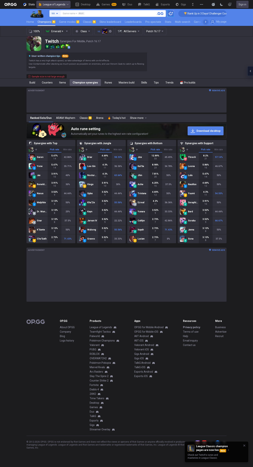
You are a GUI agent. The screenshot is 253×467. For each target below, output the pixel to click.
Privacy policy (191, 327)
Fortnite (94, 385)
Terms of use (191, 331)
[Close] (244, 445)
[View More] (201, 4)
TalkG (93, 416)
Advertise (221, 331)
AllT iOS (139, 340)
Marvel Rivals (97, 367)
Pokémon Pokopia (100, 362)
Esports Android (143, 371)
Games (94, 407)
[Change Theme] (221, 4)
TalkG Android (142, 362)
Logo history (67, 340)
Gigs (92, 425)
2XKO (93, 393)
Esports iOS (141, 376)
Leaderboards (133, 22)
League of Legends (54, 4)
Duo (92, 411)
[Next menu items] (205, 21)
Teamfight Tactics (100, 331)
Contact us (189, 345)
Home (30, 22)
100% (36, 31)
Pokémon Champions (102, 340)
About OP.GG (67, 327)
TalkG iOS (139, 367)
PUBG (93, 349)
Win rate (67, 149)
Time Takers (97, 398)
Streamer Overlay (100, 429)
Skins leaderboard (110, 22)
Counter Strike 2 (99, 380)
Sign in (242, 4)
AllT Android (141, 336)
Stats (168, 22)
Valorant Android (144, 345)
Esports (94, 420)
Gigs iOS (139, 358)
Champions (46, 22)
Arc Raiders (96, 371)
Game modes (69, 22)
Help (185, 336)
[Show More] (213, 4)
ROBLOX (95, 353)
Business (220, 327)
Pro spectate (153, 22)
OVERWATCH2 (98, 358)
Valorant (95, 345)
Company (65, 331)
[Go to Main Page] (10, 4)
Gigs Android (141, 353)
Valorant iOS (141, 349)
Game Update (202, 22)
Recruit (219, 336)
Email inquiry (190, 340)
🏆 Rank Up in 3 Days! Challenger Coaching (198, 13)
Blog (62, 336)
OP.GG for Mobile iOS (146, 331)
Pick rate (54, 149)
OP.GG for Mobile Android (149, 327)
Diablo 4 (94, 389)
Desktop (94, 402)
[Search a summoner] (160, 13)
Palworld (95, 336)
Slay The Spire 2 (99, 376)
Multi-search (182, 22)
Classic (89, 22)
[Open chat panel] (250, 71)
